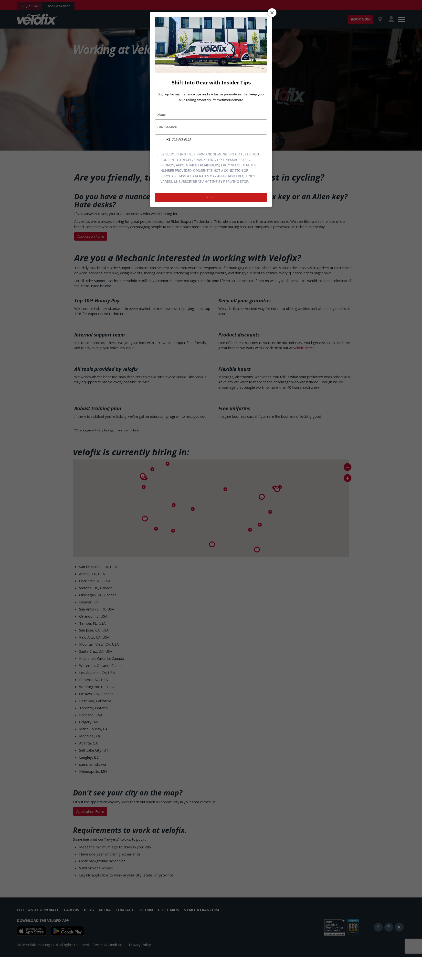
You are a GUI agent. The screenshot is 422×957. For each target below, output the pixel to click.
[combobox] (162, 139)
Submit (211, 197)
